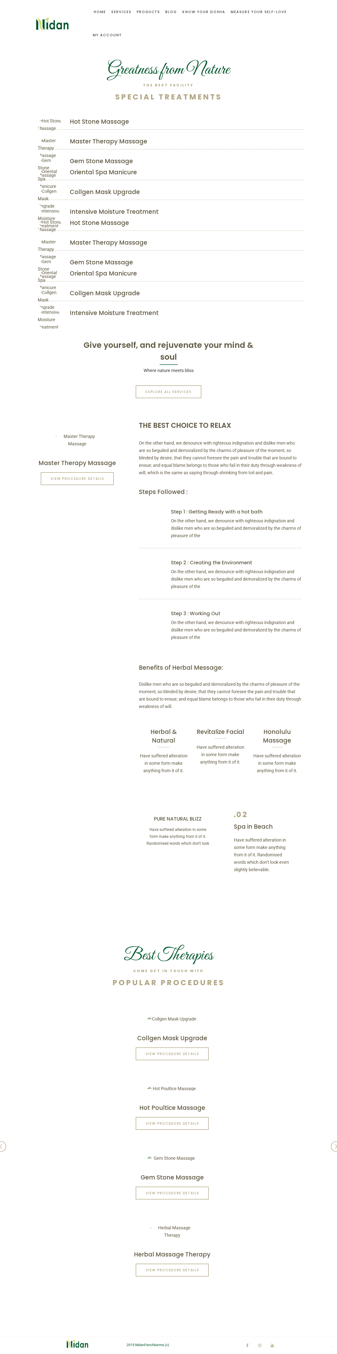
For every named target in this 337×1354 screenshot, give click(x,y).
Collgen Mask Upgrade (105, 192)
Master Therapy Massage (108, 141)
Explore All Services (168, 391)
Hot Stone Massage (99, 122)
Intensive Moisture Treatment (114, 212)
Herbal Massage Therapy (172, 1254)
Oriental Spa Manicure (103, 172)
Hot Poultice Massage (172, 1108)
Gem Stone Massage (101, 161)
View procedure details (77, 478)
